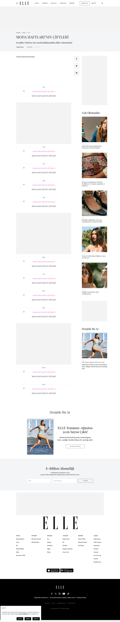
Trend (17, 542)
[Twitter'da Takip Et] (56, 594)
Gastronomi (97, 545)
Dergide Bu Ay (97, 562)
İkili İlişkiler (81, 545)
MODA (37, 3)
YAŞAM (96, 536)
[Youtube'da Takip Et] (63, 594)
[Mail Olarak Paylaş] (76, 73)
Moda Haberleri (20, 539)
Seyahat (96, 559)
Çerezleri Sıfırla (71, 603)
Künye (53, 603)
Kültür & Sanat (97, 542)
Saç (48, 539)
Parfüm (49, 552)
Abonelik (47, 603)
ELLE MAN (54, 3)
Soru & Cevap (97, 555)
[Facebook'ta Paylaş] (76, 59)
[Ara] (102, 3)
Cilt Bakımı (50, 545)
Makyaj (49, 542)
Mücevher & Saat (20, 555)
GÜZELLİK (45, 3)
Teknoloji (96, 549)
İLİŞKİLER (71, 3)
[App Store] (53, 570)
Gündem (65, 545)
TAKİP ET (93, 3)
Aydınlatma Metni (61, 603)
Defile (17, 552)
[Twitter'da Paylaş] (76, 66)
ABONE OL (85, 3)
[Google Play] (66, 570)
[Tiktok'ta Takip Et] (68, 594)
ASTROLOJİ (63, 3)
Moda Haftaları (20, 549)
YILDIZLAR (65, 536)
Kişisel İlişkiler (82, 539)
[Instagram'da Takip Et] (59, 594)
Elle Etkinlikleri (35, 542)
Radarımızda (97, 539)
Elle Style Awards (36, 539)
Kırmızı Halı (66, 552)
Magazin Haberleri (68, 549)
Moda (29, 32)
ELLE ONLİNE (29, 47)
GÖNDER (85, 480)
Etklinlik (34, 536)
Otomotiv (96, 552)
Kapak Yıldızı (66, 539)
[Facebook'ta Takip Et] (52, 594)
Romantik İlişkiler (82, 542)
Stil (17, 545)
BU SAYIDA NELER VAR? (75, 446)
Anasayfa (18, 32)
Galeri (24, 32)
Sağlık (48, 549)
